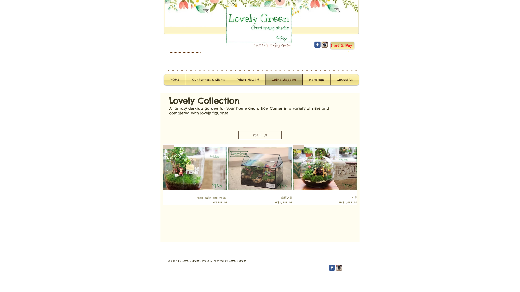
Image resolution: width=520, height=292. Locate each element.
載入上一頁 (260, 135)
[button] (348, 51)
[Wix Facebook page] (317, 45)
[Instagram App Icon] (325, 45)
